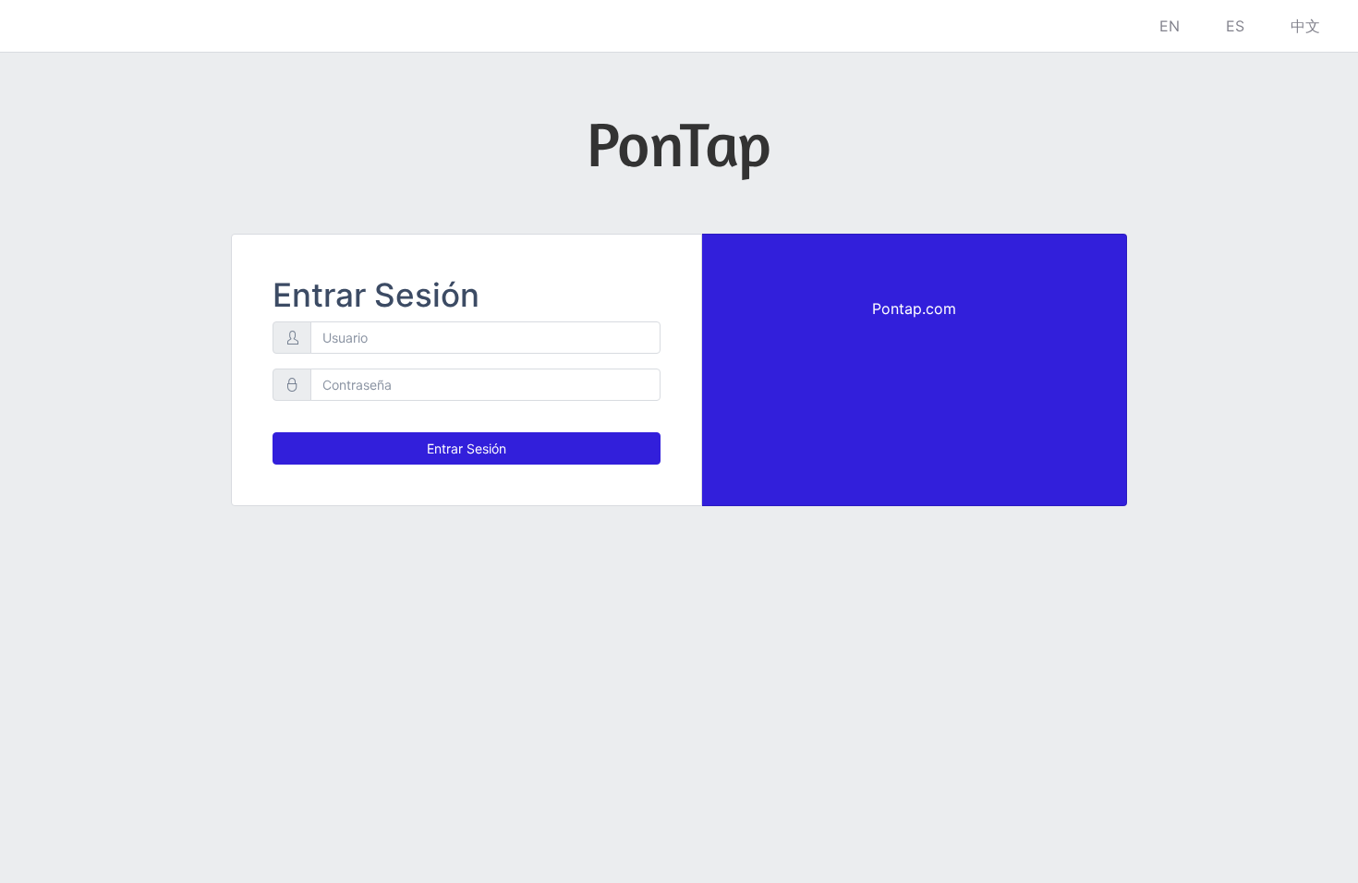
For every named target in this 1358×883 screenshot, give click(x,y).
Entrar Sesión (466, 448)
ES (1235, 26)
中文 (1305, 26)
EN (1169, 26)
